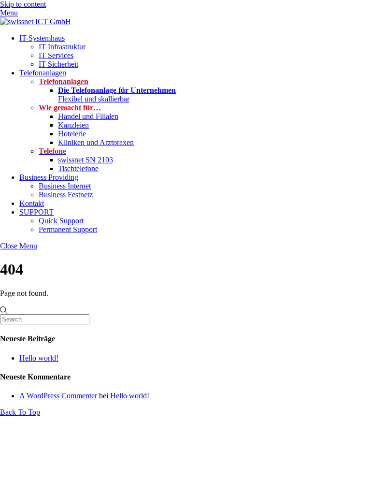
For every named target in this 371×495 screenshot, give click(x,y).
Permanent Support (68, 229)
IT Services (56, 55)
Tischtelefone (78, 168)
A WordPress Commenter (58, 396)
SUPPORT (36, 212)
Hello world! (38, 358)
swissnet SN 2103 (85, 160)
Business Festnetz (66, 194)
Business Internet (65, 186)
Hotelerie (72, 134)
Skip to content (23, 4)
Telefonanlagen (42, 73)
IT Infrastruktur (62, 47)
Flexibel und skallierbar (117, 94)
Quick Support (61, 221)
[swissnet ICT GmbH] (35, 21)
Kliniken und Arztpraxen (96, 142)
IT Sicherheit (58, 64)
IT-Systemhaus (42, 38)
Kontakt (31, 203)
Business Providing (48, 177)
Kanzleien (73, 125)
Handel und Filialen (88, 116)
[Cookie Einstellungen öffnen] (21, 483)
